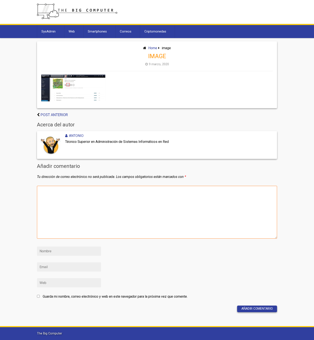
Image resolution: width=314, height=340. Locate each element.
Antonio (76, 136)
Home (152, 48)
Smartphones (97, 31)
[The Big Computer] (77, 18)
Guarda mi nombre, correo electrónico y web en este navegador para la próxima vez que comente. (115, 296)
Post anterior (54, 115)
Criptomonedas (155, 31)
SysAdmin (48, 31)
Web (72, 31)
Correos (125, 31)
